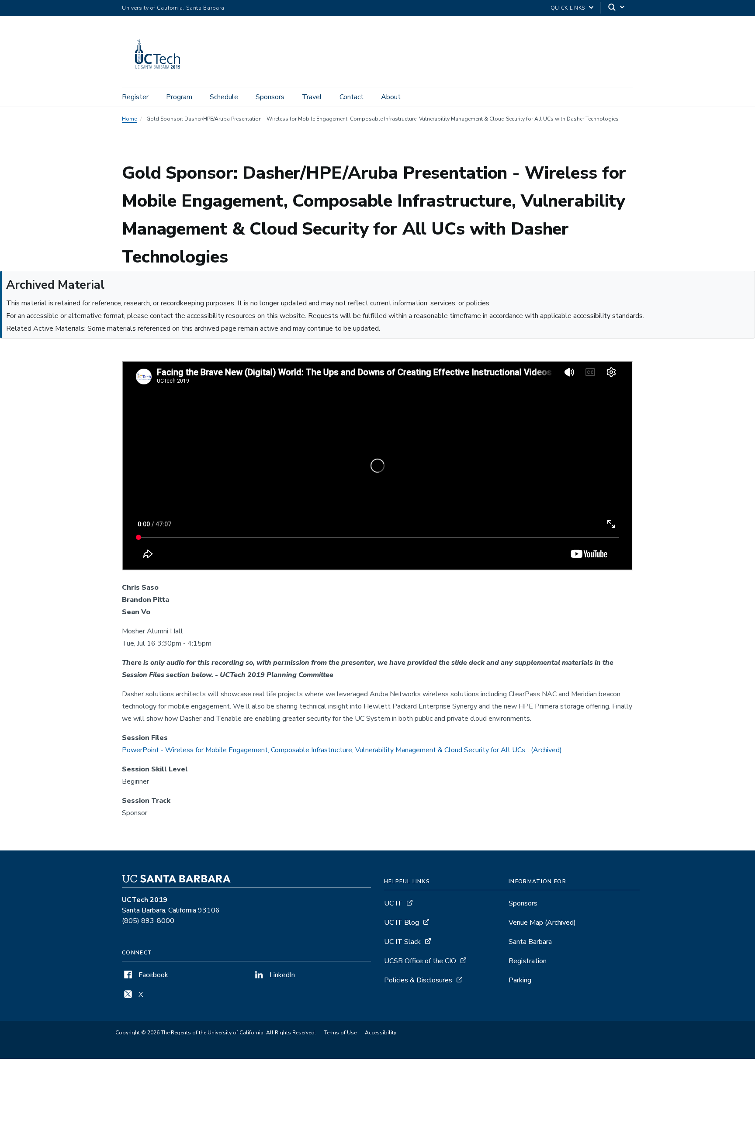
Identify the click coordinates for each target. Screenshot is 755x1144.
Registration (528, 961)
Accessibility (380, 1032)
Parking (520, 980)
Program (179, 97)
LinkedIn (281, 975)
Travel (312, 97)
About (391, 97)
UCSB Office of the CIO (420, 961)
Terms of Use (340, 1032)
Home (129, 118)
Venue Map (542, 922)
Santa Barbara (530, 942)
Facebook (152, 975)
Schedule (224, 97)
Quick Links (568, 7)
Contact (351, 97)
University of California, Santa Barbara (173, 7)
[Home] (161, 74)
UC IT (393, 903)
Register (135, 97)
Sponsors (270, 97)
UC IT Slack (402, 942)
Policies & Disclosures (418, 980)
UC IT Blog (401, 922)
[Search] (617, 8)
